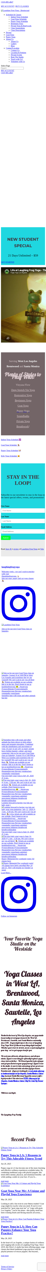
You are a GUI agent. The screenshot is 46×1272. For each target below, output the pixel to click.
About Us (9, 39)
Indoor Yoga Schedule (19, 17)
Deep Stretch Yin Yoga (23, 390)
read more (5, 1181)
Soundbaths (23, 416)
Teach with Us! (17, 59)
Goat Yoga (10, 35)
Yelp (42, 549)
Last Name (5, 516)
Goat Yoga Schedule (19, 19)
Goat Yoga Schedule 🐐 (10, 445)
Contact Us (15, 50)
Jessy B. (9, 549)
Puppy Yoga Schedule (19, 21)
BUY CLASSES (22, 6)
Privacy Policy (6, 1269)
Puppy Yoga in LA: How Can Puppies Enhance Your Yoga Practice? (19, 1230)
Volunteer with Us (18, 61)
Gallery (14, 44)
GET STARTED (7, 262)
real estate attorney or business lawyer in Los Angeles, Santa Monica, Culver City (22, 1073)
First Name (5, 506)
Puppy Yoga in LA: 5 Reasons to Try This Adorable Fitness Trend (21, 1157)
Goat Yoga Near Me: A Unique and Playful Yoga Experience (23, 1192)
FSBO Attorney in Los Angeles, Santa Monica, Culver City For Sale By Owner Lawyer (22, 1081)
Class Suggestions (18, 28)
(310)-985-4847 (7, 2)
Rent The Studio (17, 57)
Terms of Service (7, 1267)
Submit (5, 538)
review (16, 549)
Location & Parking (18, 53)
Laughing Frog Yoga (29, 549)
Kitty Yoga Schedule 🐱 (10, 456)
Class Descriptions (18, 30)
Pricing (8, 32)
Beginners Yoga (17, 24)
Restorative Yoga (23, 395)
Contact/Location (12, 48)
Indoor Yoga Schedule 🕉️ (11, 440)
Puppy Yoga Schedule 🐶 (11, 450)
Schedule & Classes (13, 15)
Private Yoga (23, 421)
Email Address (6, 527)
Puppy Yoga (10, 37)
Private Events (16, 55)
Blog (13, 46)
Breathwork (22, 426)
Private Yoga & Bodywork (21, 26)
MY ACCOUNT (7, 6)
